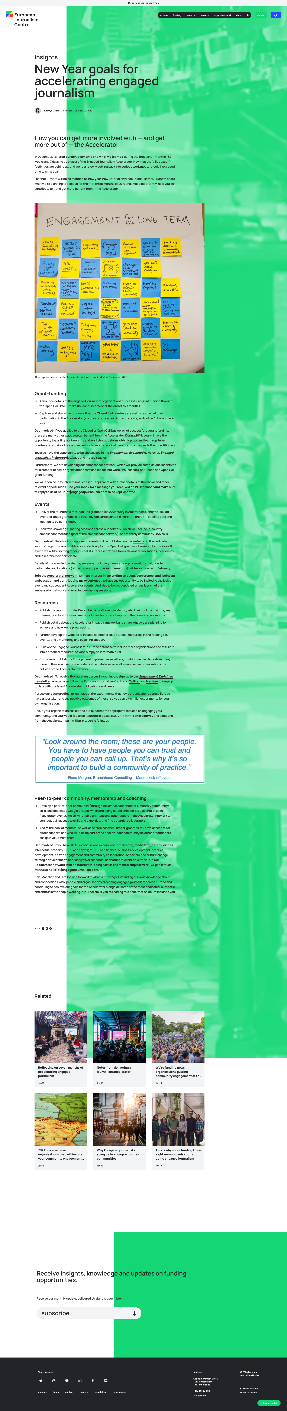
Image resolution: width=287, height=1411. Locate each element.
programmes (119, 1392)
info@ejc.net (200, 1395)
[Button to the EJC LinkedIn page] (80, 1380)
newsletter (100, 1392)
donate (261, 15)
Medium (152, 681)
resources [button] (191, 15)
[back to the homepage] (9, 14)
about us (42, 1392)
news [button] (165, 15)
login (275, 15)
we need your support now (145, 3)
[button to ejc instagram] (54, 1381)
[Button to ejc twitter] (41, 1381)
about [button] (239, 15)
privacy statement (249, 1388)
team (56, 1392)
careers (84, 1392)
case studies (60, 694)
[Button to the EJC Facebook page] (93, 1380)
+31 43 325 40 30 (201, 1391)
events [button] (205, 15)
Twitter (134, 681)
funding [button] (177, 15)
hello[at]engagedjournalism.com (73, 870)
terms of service (248, 1392)
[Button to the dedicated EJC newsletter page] (106, 1380)
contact (69, 1392)
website (138, 541)
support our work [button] (222, 15)
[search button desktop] (248, 15)
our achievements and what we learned (94, 157)
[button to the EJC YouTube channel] (67, 1380)
